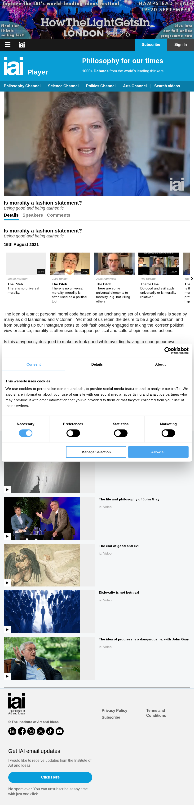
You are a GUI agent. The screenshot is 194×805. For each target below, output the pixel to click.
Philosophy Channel (22, 86)
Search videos (167, 86)
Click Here (50, 777)
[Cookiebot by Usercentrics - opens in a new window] (168, 350)
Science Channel (63, 86)
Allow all (158, 452)
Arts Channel (135, 86)
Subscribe (111, 717)
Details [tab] (97, 364)
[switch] (73, 433)
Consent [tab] (33, 364)
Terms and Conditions (156, 713)
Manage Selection (96, 452)
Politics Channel (100, 86)
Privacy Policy (114, 711)
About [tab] (160, 364)
